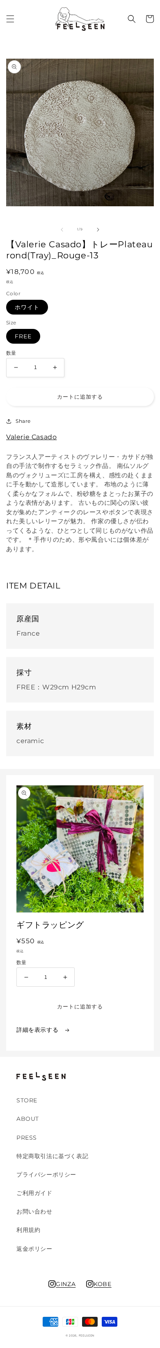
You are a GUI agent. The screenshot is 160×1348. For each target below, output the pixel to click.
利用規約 (28, 1230)
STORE (26, 1100)
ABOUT (27, 1118)
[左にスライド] (62, 230)
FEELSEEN (87, 1335)
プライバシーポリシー (46, 1174)
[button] (10, 19)
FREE (23, 336)
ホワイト (27, 307)
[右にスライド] (98, 230)
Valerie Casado (31, 437)
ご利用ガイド (34, 1193)
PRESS (26, 1137)
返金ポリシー (34, 1248)
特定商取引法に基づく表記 (52, 1156)
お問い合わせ (34, 1211)
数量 (11, 353)
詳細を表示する (38, 1029)
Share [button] (23, 421)
